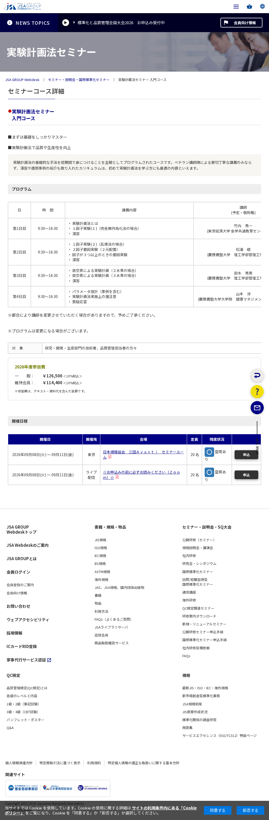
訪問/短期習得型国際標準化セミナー (197, 582)
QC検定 (13, 675)
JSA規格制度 (192, 704)
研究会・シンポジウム (199, 563)
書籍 (98, 595)
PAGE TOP (257, 447)
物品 (98, 603)
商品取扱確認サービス (112, 643)
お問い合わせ (18, 606)
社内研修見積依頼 (196, 648)
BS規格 (100, 563)
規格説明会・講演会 (197, 547)
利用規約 (94, 762)
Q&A (10, 727)
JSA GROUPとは (22, 558)
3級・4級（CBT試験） (23, 712)
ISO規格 (101, 547)
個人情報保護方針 (19, 762)
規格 (186, 675)
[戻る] (257, 375)
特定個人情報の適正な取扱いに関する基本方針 (143, 762)
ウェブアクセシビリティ (28, 619)
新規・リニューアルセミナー (204, 624)
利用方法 (101, 611)
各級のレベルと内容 (22, 696)
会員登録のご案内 (20, 585)
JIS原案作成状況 (195, 712)
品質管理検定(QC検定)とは (27, 688)
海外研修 (189, 600)
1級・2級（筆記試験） (24, 704)
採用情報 (14, 633)
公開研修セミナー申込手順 (202, 632)
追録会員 (101, 635)
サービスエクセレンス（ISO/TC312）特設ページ (219, 735)
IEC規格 (100, 555)
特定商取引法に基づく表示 (59, 762)
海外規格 (101, 579)
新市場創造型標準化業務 (201, 696)
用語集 (187, 727)
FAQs (186, 656)
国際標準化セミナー (197, 571)
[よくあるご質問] (257, 391)
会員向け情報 (245, 22)
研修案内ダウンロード (199, 616)
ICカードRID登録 (22, 646)
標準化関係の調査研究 (199, 719)
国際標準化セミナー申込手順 (204, 639)
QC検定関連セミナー (198, 608)
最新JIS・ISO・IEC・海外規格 (205, 688)
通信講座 (189, 592)
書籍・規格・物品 (110, 527)
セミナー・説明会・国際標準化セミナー (79, 80)
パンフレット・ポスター (25, 719)
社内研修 (189, 555)
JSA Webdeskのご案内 (28, 545)
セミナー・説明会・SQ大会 (206, 527)
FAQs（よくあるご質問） (114, 619)
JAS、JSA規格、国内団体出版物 (119, 587)
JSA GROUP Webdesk (22, 80)
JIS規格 (100, 540)
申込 (246, 454)
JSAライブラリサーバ (111, 627)
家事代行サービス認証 (26, 659)
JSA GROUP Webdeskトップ (22, 529)
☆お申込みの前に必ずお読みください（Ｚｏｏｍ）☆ (141, 474)
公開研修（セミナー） (199, 540)
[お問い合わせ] (257, 407)
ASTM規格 (102, 571)
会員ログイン (18, 572)
